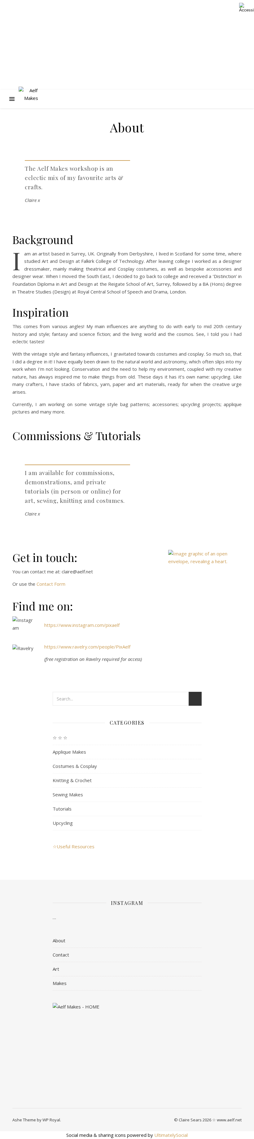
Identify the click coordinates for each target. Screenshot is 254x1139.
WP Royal (51, 1120)
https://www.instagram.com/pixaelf (82, 625)
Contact (61, 955)
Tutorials (62, 809)
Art (56, 969)
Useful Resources (75, 846)
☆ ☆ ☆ (60, 737)
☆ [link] (55, 846)
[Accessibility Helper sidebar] (246, 7)
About (59, 940)
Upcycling (63, 823)
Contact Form (51, 584)
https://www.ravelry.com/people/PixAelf (87, 647)
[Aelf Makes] (31, 99)
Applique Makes (69, 752)
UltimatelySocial (171, 1135)
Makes (60, 983)
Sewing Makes (68, 794)
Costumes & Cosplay (75, 766)
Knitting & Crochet (72, 780)
